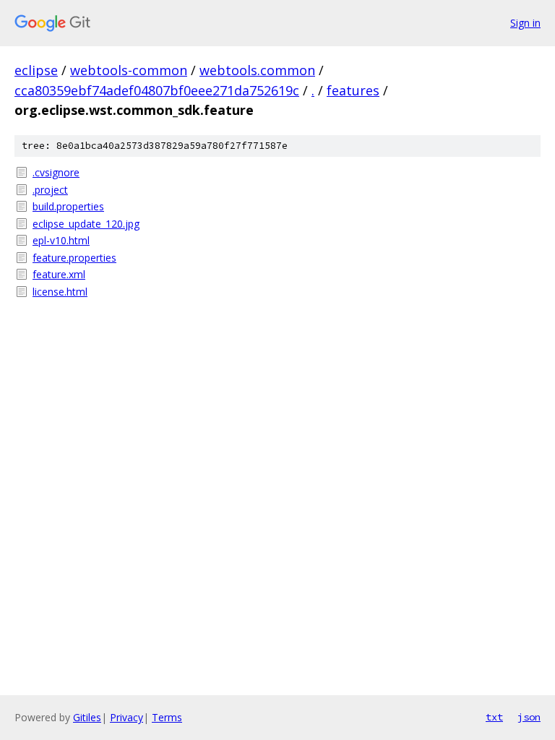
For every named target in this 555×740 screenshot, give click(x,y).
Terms (167, 717)
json (529, 716)
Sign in (525, 23)
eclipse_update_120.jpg (86, 224)
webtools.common (257, 70)
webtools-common (128, 70)
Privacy (126, 717)
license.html (60, 291)
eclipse (36, 70)
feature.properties (74, 257)
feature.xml (59, 274)
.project (50, 190)
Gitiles (87, 717)
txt (494, 716)
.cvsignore (56, 172)
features (353, 90)
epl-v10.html (61, 240)
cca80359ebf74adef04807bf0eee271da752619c (156, 90)
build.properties (68, 206)
